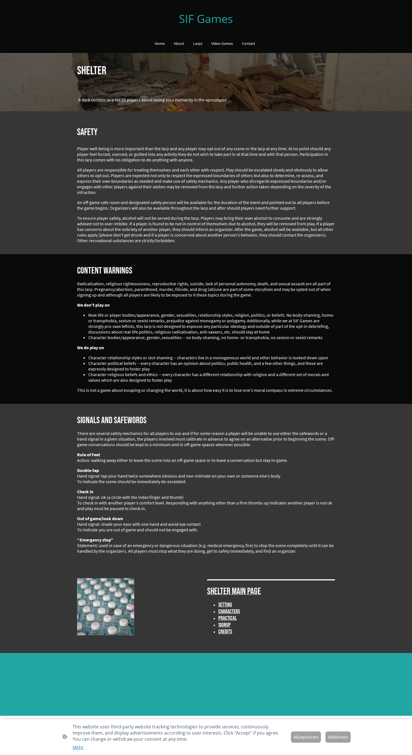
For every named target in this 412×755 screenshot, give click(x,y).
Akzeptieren (305, 737)
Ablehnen (338, 737)
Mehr (78, 747)
